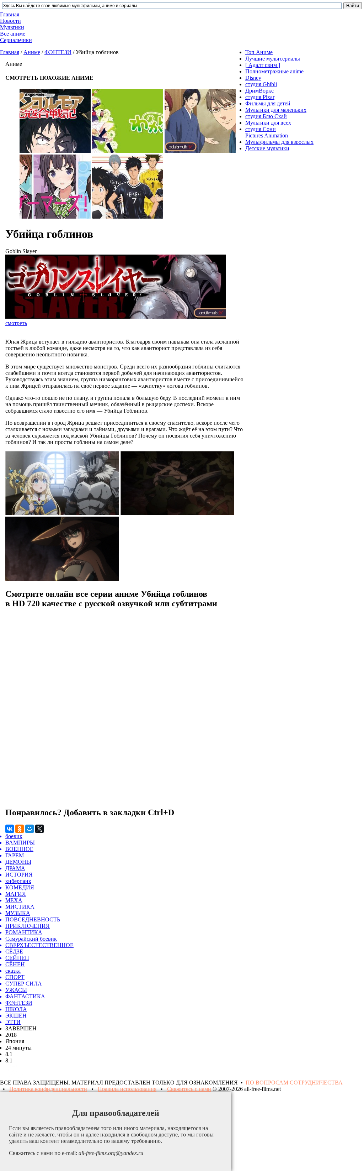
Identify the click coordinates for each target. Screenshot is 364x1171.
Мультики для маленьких (275, 110)
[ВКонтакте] (9, 829)
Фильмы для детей (267, 103)
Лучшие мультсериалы (272, 59)
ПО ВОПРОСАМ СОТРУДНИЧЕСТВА (294, 1082)
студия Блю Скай (266, 116)
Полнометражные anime (274, 71)
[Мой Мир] (29, 829)
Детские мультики (267, 148)
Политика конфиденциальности (48, 1089)
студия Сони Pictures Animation (266, 132)
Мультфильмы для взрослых (279, 142)
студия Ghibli (261, 84)
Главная (9, 52)
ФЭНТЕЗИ (57, 52)
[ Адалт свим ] (262, 65)
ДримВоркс (259, 91)
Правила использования (127, 1089)
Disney (253, 78)
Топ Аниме (259, 52)
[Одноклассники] (19, 829)
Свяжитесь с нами (189, 1089)
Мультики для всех (268, 123)
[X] (39, 829)
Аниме (31, 52)
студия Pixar (259, 97)
